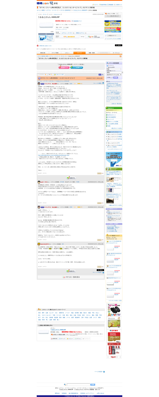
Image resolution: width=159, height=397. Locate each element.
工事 (82, 317)
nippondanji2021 (44, 244)
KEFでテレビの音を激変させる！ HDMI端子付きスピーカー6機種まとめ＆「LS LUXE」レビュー (114, 174)
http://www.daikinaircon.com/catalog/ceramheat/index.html (53, 155)
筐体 (60, 317)
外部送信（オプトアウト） (87, 393)
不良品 (86, 317)
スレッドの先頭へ (97, 272)
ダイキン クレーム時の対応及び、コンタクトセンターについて (58, 78)
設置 (91, 317)
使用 (72, 317)
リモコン (88, 315)
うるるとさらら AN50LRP (62, 81)
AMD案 (120, 136)
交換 (47, 312)
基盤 (39, 319)
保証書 (56, 317)
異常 (43, 312)
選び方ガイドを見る (117, 128)
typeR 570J (43, 182)
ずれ (43, 317)
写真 (54, 315)
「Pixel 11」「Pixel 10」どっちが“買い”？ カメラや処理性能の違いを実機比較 (114, 185)
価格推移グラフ (78, 21)
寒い (58, 319)
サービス (58, 315)
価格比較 (55, 338)
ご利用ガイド (118, 4)
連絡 (81, 312)
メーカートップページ (61, 29)
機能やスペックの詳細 (112, 121)
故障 (51, 319)
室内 (83, 315)
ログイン (96, 4)
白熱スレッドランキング (114, 212)
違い (39, 315)
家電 (47, 56)
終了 (39, 317)
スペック (63, 338)
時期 (97, 315)
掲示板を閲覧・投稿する (113, 227)
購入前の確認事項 (111, 117)
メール (68, 317)
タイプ (95, 317)
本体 (64, 315)
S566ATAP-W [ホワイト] (114, 278)
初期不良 (61, 312)
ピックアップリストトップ (115, 149)
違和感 (51, 317)
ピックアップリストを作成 (114, 38)
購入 (67, 315)
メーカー (67, 312)
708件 (77, 182)
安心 (47, 317)
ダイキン (63, 56)
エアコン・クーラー (67, 33)
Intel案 (119, 134)
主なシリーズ (110, 119)
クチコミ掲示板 (41, 56)
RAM (43, 319)
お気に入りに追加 (60, 74)
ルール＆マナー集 (111, 229)
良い (56, 312)
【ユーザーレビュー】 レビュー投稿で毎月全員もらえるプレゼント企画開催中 (113, 92)
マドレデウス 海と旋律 (51, 83)
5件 (63, 244)
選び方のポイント (111, 115)
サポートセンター (47, 315)
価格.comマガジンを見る (115, 205)
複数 (64, 317)
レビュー (71, 338)
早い (47, 319)
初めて (85, 312)
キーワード (111, 65)
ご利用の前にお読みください (45, 45)
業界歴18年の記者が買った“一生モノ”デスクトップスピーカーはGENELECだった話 (113, 196)
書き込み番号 (111, 67)
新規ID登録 (103, 4)
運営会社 (57, 393)
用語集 (108, 126)
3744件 (62, 182)
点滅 (75, 315)
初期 (99, 317)
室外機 (76, 312)
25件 (71, 83)
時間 (54, 319)
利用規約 (64, 393)
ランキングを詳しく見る (116, 300)
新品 (71, 315)
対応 (39, 312)
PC (119, 143)
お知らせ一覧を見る (117, 103)
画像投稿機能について (112, 228)
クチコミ (78, 338)
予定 (100, 315)
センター (51, 312)
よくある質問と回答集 (112, 123)
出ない (97, 312)
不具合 (79, 315)
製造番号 (77, 317)
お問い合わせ (100, 393)
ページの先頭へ (99, 371)
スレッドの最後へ (97, 83)
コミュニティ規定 (111, 226)
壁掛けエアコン (80, 33)
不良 (93, 312)
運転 (93, 315)
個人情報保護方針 (73, 393)
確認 (89, 312)
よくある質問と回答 (112, 231)
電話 (72, 312)
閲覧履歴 (111, 4)
